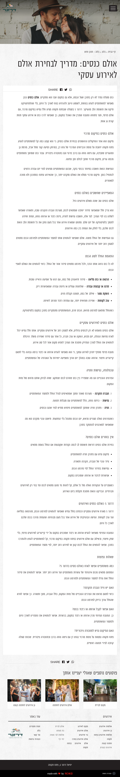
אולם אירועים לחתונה (62, 705)
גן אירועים (107, 730)
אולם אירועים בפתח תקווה (77, 538)
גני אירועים (83, 735)
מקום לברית (100, 705)
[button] (113, 8)
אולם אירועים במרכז (80, 739)
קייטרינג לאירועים (36, 532)
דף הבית (112, 51)
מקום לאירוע (83, 726)
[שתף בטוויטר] (65, 90)
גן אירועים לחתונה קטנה (24, 705)
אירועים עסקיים (91, 511)
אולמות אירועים (105, 726)
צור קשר (37, 735)
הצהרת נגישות (34, 739)
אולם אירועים (82, 730)
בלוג (104, 51)
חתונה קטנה (107, 743)
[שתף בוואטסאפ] (70, 90)
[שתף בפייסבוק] (61, 90)
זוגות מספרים (34, 726)
